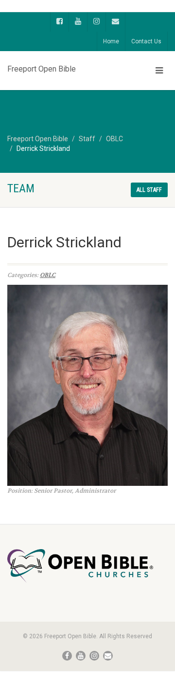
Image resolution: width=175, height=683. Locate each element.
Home (111, 41)
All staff (149, 189)
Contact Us (146, 41)
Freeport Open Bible (41, 66)
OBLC (47, 275)
